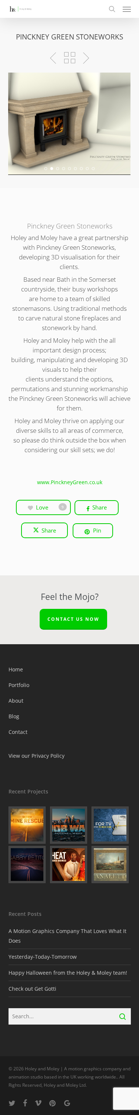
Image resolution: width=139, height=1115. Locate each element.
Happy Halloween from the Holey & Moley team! (68, 972)
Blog (14, 716)
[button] (127, 9)
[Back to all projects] (69, 57)
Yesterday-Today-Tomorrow (43, 956)
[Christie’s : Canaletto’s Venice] (111, 864)
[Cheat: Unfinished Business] (69, 864)
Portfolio (19, 685)
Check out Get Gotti (32, 988)
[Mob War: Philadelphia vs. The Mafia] (69, 825)
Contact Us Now (73, 619)
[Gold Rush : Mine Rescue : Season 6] (28, 825)
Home (16, 669)
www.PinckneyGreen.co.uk (69, 482)
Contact (18, 731)
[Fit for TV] (111, 825)
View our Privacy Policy (36, 755)
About (16, 700)
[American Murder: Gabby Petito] (28, 864)
